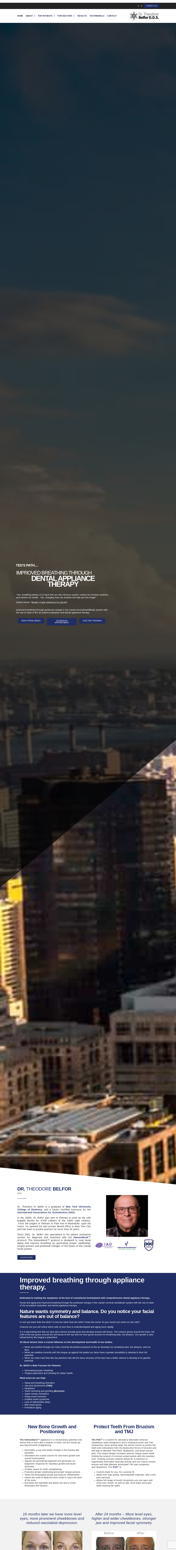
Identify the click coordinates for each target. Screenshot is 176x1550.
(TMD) (49, 1385)
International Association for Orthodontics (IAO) (46, 1212)
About (29, 16)
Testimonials (97, 16)
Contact (112, 16)
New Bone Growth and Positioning (52, 1429)
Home (20, 16)
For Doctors (65, 16)
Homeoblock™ (82, 1237)
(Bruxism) (59, 1391)
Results (82, 16)
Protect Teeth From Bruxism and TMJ (124, 1429)
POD (116, 1467)
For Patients (45, 16)
